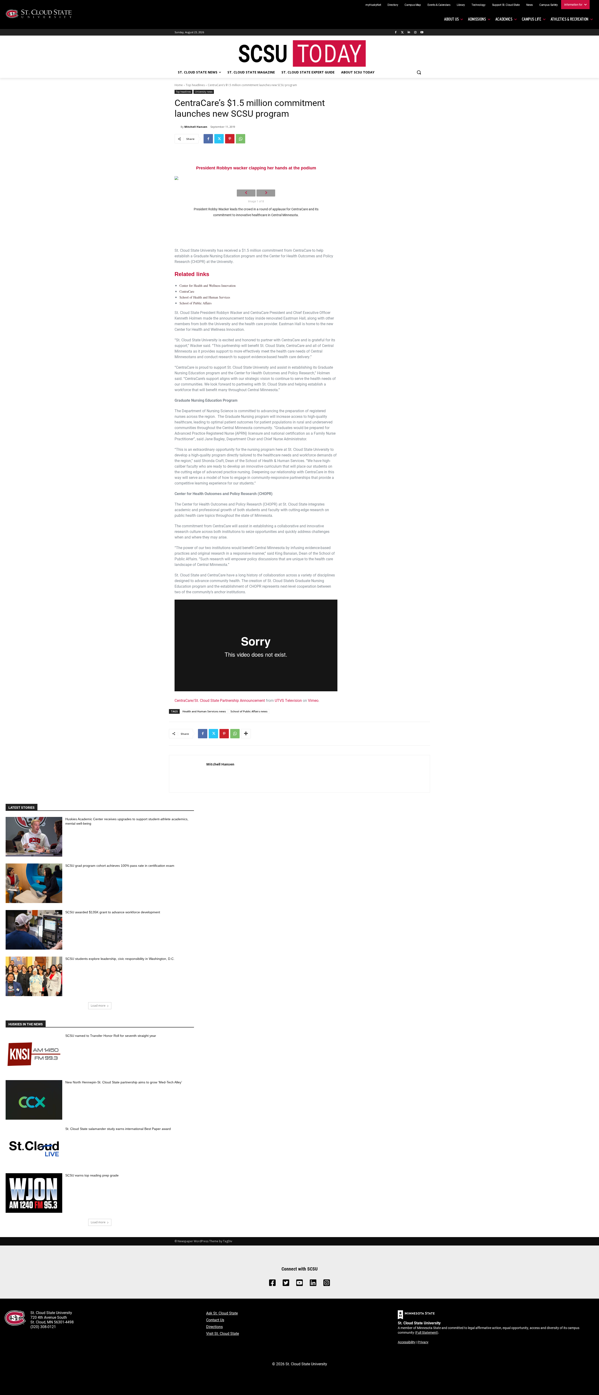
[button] (418, 72)
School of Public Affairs (195, 303)
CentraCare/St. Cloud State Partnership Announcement (220, 700)
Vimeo (313, 700)
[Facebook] (395, 32)
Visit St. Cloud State (222, 1333)
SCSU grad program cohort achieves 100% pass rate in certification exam (119, 865)
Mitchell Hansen (195, 126)
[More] (246, 733)
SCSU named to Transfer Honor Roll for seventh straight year (110, 1036)
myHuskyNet (373, 5)
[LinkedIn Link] (313, 1284)
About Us (451, 19)
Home (179, 85)
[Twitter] (402, 32)
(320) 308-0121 (43, 1326)
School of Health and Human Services (204, 297)
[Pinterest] (229, 138)
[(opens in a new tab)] (34, 1053)
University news (203, 91)
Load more (98, 1006)
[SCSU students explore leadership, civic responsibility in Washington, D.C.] (34, 976)
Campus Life (531, 19)
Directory (392, 5)
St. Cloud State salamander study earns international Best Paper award (118, 1129)
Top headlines (195, 85)
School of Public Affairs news (248, 711)
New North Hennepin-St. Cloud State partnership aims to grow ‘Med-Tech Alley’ (123, 1082)
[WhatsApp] (240, 138)
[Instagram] (415, 32)
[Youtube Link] (299, 1284)
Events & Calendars (438, 5)
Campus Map (413, 5)
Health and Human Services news (204, 711)
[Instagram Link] (326, 1284)
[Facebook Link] (272, 1284)
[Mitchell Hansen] (178, 126)
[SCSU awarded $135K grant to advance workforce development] (34, 930)
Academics (503, 19)
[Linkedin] (409, 32)
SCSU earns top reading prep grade (92, 1175)
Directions (214, 1326)
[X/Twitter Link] (285, 1284)
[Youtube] (421, 32)
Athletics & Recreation (569, 19)
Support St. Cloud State (506, 5)
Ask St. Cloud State (222, 1313)
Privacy (423, 1342)
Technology (478, 5)
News (529, 5)
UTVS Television (288, 700)
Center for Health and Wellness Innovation (207, 285)
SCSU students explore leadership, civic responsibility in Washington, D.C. (120, 959)
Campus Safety (548, 5)
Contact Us (215, 1319)
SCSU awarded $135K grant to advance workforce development (112, 912)
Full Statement (426, 1332)
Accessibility (407, 1342)
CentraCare (186, 291)
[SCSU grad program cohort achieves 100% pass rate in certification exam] (34, 883)
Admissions (477, 19)
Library (461, 5)
